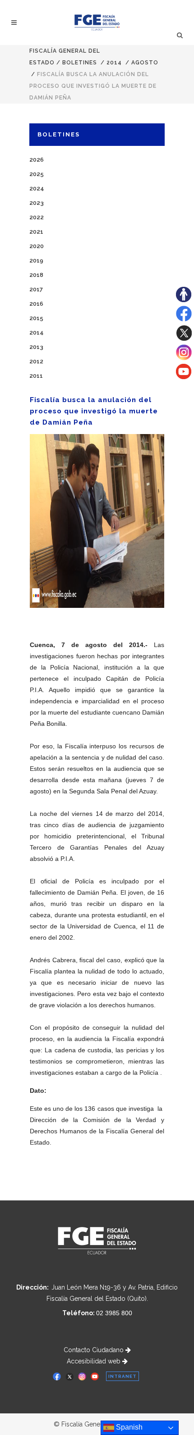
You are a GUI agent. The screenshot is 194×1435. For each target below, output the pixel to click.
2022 (36, 217)
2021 (36, 231)
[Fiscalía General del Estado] (97, 23)
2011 (36, 375)
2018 (36, 275)
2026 (36, 159)
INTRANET (122, 1376)
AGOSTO (144, 62)
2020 (36, 246)
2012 (36, 361)
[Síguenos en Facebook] (184, 319)
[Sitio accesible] (184, 299)
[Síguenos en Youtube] (184, 376)
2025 (36, 174)
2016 (36, 303)
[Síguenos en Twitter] (184, 338)
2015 (36, 318)
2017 (36, 289)
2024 (36, 188)
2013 (36, 347)
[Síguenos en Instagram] (184, 358)
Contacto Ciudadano (94, 1350)
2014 (114, 62)
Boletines (79, 62)
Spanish (128, 1427)
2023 (36, 202)
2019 (36, 260)
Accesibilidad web (94, 1361)
